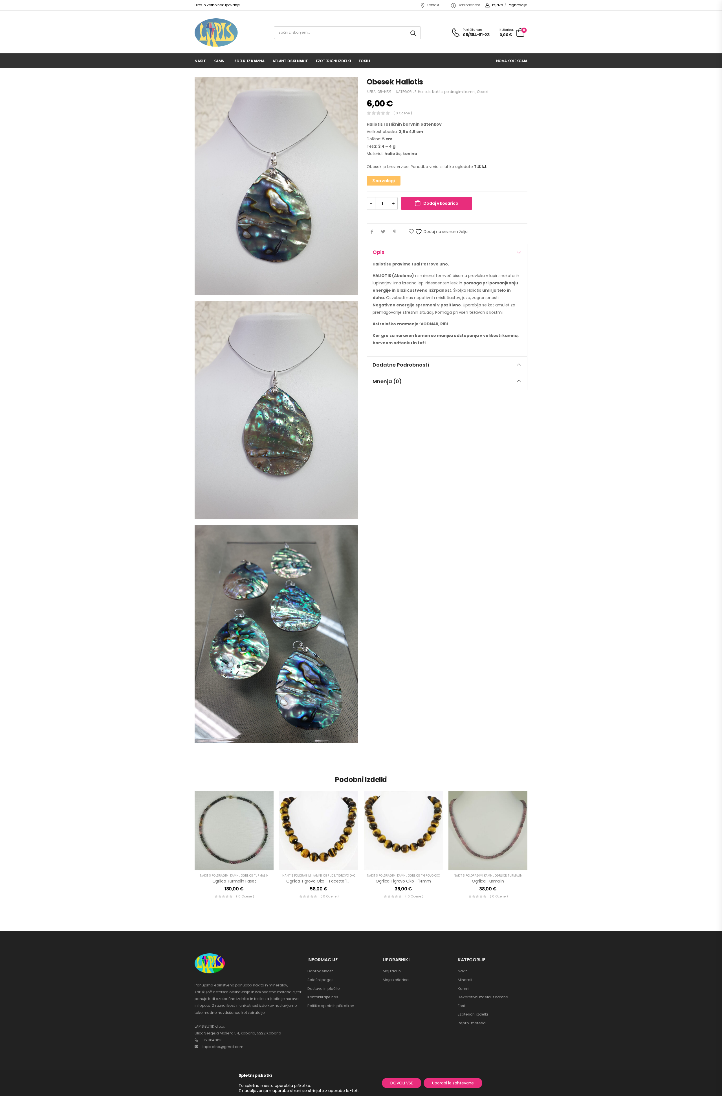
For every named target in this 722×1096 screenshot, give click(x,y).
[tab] (447, 252)
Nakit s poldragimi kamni (454, 91)
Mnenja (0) (387, 381)
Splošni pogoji (320, 979)
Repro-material (472, 1023)
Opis (378, 252)
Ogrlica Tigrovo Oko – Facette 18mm (321, 881)
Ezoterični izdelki (333, 61)
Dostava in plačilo (323, 988)
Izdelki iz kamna (249, 61)
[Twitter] (383, 232)
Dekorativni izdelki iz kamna (483, 997)
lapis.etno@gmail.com (222, 1046)
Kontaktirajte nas (322, 997)
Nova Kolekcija (511, 61)
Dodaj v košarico (440, 203)
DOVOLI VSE (401, 1083)
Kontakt (433, 5)
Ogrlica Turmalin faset (234, 881)
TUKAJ (480, 166)
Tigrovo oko (345, 875)
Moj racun (392, 971)
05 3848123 (212, 1040)
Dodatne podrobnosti (401, 364)
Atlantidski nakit (290, 61)
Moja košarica (396, 979)
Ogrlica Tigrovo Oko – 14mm (403, 881)
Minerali (465, 979)
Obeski (482, 91)
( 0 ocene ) (402, 113)
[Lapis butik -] (216, 32)
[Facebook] (372, 232)
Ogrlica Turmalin (488, 881)
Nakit (200, 61)
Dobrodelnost (469, 5)
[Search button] (413, 32)
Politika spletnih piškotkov (330, 1005)
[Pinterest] (394, 232)
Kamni (219, 61)
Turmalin (261, 875)
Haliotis (424, 91)
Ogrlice (247, 875)
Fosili (364, 61)
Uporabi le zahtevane (453, 1083)
